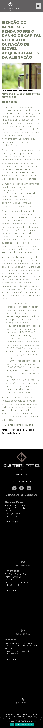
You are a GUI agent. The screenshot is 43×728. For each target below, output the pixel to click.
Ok (12, 725)
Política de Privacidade (25, 725)
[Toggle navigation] (38, 6)
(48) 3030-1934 (23, 634)
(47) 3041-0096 (23, 565)
